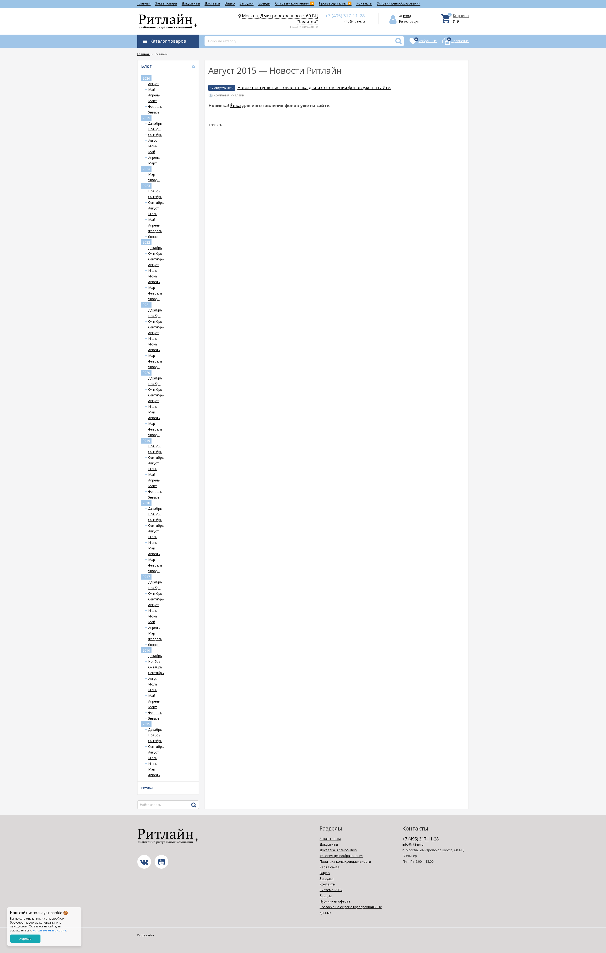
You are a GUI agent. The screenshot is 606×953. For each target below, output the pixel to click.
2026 (146, 78)
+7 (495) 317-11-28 (345, 16)
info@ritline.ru (354, 21)
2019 (146, 440)
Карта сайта (329, 867)
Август (153, 84)
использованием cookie (49, 930)
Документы (191, 3)
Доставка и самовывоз (338, 850)
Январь (154, 112)
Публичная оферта (335, 901)
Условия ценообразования (398, 3)
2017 (146, 576)
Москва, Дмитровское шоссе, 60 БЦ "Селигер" (280, 18)
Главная (144, 3)
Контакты (364, 3)
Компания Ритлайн (229, 95)
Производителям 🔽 (335, 3)
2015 (146, 724)
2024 (146, 169)
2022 (146, 242)
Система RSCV (331, 890)
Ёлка (235, 105)
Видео (230, 3)
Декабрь (155, 123)
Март (152, 101)
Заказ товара (166, 3)
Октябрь (155, 134)
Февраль (155, 106)
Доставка (212, 3)
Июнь (152, 146)
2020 (146, 372)
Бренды (264, 3)
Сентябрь (156, 202)
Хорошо (25, 938)
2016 (146, 650)
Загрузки (247, 3)
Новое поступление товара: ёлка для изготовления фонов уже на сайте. (314, 87)
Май (151, 89)
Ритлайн (148, 788)
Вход (407, 16)
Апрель (154, 95)
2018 (146, 503)
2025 (146, 118)
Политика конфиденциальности (345, 861)
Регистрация (409, 21)
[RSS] (193, 66)
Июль (152, 214)
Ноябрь (154, 129)
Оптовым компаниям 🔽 (294, 3)
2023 (146, 185)
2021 (146, 304)
